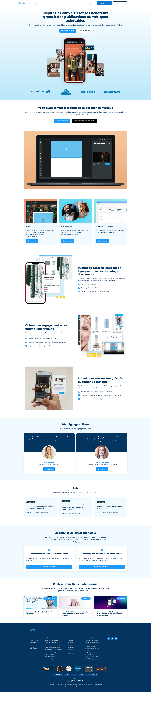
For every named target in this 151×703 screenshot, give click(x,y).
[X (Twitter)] (108, 638)
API (31, 644)
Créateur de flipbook (50, 659)
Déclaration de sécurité (91, 640)
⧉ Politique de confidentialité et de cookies (93, 659)
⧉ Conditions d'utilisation (92, 648)
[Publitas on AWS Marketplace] (75, 680)
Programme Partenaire (71, 650)
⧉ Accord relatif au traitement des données (91, 655)
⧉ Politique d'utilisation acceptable (91, 652)
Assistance (71, 647)
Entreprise (58, 3)
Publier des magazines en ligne (53, 644)
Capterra (90, 492)
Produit (30, 3)
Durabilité (71, 653)
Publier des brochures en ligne (53, 647)
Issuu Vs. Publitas (49, 654)
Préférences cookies (90, 646)
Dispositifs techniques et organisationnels (92, 643)
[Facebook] (112, 638)
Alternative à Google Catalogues (53, 649)
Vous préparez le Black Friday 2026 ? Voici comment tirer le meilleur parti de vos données (110, 613)
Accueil (32, 637)
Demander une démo (120, 3)
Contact (70, 642)
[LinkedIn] (116, 638)
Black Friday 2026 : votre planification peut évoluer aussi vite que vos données (75, 613)
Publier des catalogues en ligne (53, 640)
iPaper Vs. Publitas (50, 656)
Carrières (70, 640)
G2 (98, 492)
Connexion (93, 3)
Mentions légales (90, 637)
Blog (69, 644)
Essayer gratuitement (105, 3)
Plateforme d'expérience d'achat (53, 637)
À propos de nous (73, 637)
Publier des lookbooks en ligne (53, 642)
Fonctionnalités (34, 640)
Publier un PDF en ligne (51, 652)
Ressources (48, 3)
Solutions (38, 3)
